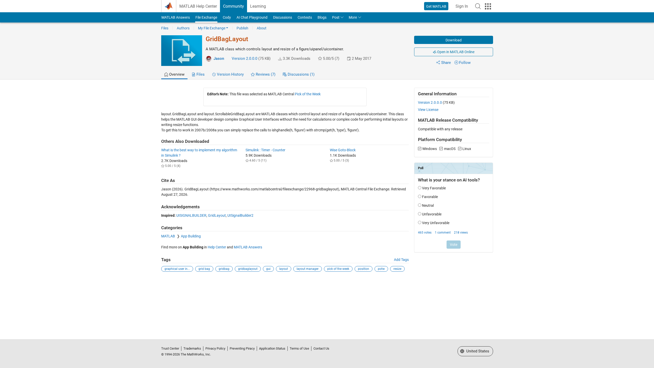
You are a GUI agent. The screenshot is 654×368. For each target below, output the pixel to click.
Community (233, 6)
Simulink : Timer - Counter (265, 150)
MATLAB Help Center (198, 6)
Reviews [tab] (265, 74)
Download (454, 40)
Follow (465, 62)
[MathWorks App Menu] (488, 6)
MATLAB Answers (175, 17)
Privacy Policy (215, 348)
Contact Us (321, 348)
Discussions (282, 17)
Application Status (272, 348)
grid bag (204, 269)
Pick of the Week (308, 94)
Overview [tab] (176, 74)
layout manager (308, 269)
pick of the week (338, 269)
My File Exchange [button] (211, 28)
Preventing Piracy (242, 348)
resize (397, 269)
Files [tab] (200, 74)
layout (283, 269)
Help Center (217, 247)
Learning (258, 6)
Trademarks (192, 348)
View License (428, 110)
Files (164, 28)
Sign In (462, 6)
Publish (242, 28)
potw (381, 269)
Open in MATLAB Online (455, 52)
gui (268, 269)
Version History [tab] (230, 74)
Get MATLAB (436, 6)
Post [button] (336, 17)
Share (446, 62)
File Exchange (206, 17)
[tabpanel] (327, 183)
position (363, 269)
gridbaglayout (248, 269)
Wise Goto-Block (343, 150)
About (261, 28)
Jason (219, 58)
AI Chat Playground (252, 17)
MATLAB (168, 236)
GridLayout (217, 215)
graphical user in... (177, 269)
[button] (478, 6)
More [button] (353, 17)
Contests (305, 17)
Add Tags (401, 260)
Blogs (322, 17)
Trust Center (170, 348)
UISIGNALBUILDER (191, 215)
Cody (227, 17)
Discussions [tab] (300, 74)
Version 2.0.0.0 (244, 58)
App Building (191, 236)
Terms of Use (299, 348)
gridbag (224, 269)
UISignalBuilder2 (240, 215)
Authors (183, 28)
